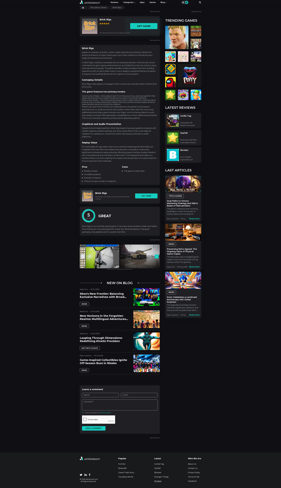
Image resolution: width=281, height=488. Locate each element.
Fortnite (121, 464)
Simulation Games (98, 7)
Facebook (192, 481)
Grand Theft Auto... (126, 473)
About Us (192, 464)
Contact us (192, 468)
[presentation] (83, 256)
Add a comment (94, 428)
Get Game (144, 26)
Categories (128, 2)
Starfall (157, 468)
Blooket (157, 473)
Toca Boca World (125, 477)
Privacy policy (105, 413)
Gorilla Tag (159, 464)
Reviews (114, 2)
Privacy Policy (194, 473)
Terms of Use (193, 477)
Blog (163, 2)
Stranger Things (161, 477)
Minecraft (122, 468)
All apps (157, 481)
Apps (142, 2)
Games (152, 2)
